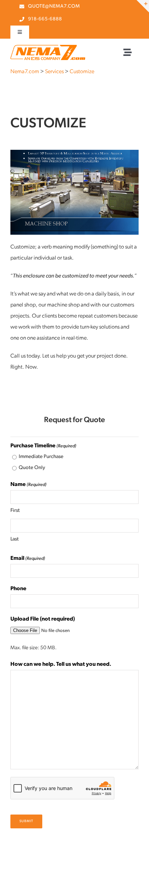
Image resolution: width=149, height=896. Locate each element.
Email (27, 558)
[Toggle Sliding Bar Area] (143, 6)
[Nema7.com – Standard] (47, 47)
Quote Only (32, 467)
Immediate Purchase (41, 456)
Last (14, 539)
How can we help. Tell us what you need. (60, 664)
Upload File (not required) (42, 619)
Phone (18, 589)
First (15, 510)
